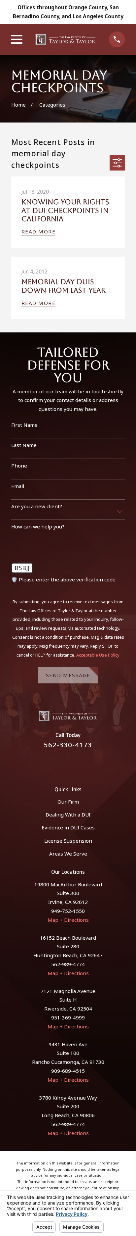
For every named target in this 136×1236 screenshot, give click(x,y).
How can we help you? (37, 526)
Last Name (24, 445)
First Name (24, 425)
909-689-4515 (68, 1070)
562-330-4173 (68, 744)
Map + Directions (68, 919)
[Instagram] (76, 763)
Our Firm (68, 801)
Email (17, 486)
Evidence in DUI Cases (68, 827)
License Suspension (68, 840)
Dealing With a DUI (68, 814)
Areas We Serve (68, 853)
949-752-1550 (68, 911)
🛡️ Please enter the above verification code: (64, 579)
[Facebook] (59, 763)
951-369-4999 (68, 1017)
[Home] (65, 39)
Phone (19, 466)
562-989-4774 (68, 964)
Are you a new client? (36, 506)
